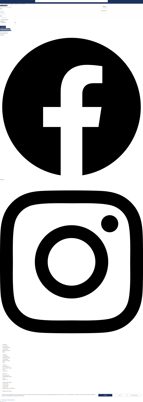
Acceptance (2, 21)
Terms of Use (5, 385)
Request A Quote (6, 350)
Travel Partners (6, 366)
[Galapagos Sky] (42, 10)
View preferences (134, 395)
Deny (120, 395)
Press (4, 369)
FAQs (4, 352)
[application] (56, 11)
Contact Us (5, 370)
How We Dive (5, 346)
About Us (5, 365)
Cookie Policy (4, 399)
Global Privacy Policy (11, 399)
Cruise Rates (5, 349)
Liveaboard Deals (6, 347)
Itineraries (5, 344)
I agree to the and (11, 22)
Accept (105, 395)
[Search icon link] (98, 10)
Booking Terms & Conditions (9, 388)
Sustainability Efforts (7, 367)
